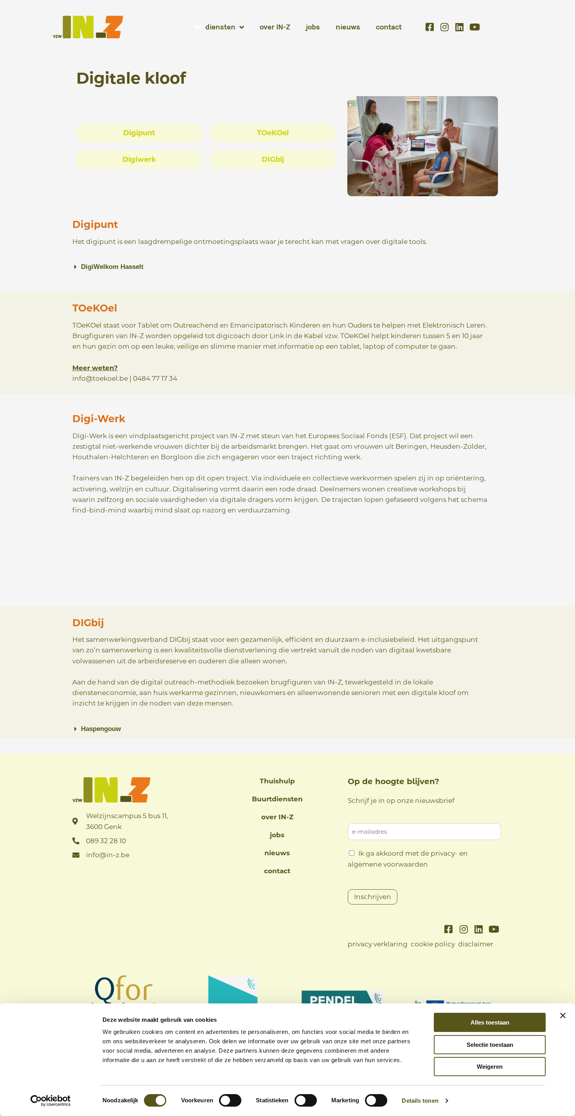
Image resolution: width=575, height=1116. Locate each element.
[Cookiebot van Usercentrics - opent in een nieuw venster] (50, 1101)
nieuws (277, 853)
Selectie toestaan (490, 1044)
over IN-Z (277, 817)
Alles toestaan (490, 1022)
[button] (278, 267)
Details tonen (420, 1100)
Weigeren (490, 1066)
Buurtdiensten (277, 799)
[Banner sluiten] (563, 1015)
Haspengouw (101, 729)
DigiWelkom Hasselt (112, 266)
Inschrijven (372, 897)
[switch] (230, 1100)
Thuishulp (277, 781)
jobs (277, 835)
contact (277, 871)
